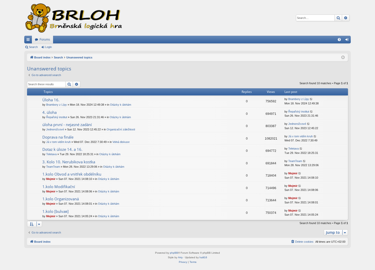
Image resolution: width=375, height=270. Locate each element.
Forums (45, 39)
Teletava (51, 154)
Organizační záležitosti (121, 129)
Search (33, 46)
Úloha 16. (50, 99)
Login (48, 46)
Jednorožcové (55, 129)
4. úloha (49, 112)
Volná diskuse (121, 141)
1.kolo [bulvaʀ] (55, 211)
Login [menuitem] (348, 40)
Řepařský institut (56, 117)
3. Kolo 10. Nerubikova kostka (68, 161)
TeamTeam (53, 166)
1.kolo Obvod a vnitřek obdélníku (71, 174)
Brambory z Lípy (56, 104)
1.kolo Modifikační (58, 186)
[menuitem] (339, 39)
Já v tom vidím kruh (58, 141)
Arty (180, 257)
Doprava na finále (57, 137)
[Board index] (73, 18)
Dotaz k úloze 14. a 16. (62, 149)
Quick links (29, 40)
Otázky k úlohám (120, 104)
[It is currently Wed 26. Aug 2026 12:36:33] (343, 57)
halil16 (203, 257)
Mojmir (50, 178)
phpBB (174, 252)
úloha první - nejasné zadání (67, 124)
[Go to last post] (311, 99)
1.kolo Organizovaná (60, 198)
